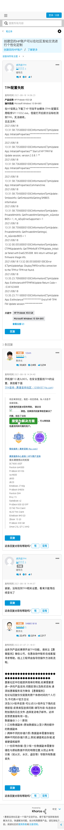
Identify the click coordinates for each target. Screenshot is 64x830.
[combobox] (32, 23)
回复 (12, 331)
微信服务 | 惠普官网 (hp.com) (23, 449)
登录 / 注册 (54, 15)
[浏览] (5, 15)
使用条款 (22, 824)
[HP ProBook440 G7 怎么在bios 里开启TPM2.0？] (23, 56)
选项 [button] (59, 31)
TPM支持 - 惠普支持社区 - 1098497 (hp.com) (29, 387)
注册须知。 (34, 824)
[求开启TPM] (9, 67)
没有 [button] (44, 545)
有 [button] (35, 545)
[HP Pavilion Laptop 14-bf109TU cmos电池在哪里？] (20, 56)
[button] (57, 64)
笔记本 (9, 31)
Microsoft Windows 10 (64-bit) (29, 318)
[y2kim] (9, 355)
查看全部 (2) (18, 324)
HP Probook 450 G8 (23, 312)
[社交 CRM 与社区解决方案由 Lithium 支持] (39, 810)
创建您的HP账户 (13, 49)
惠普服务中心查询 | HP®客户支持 (25, 456)
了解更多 (33, 49)
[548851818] (9, 626)
